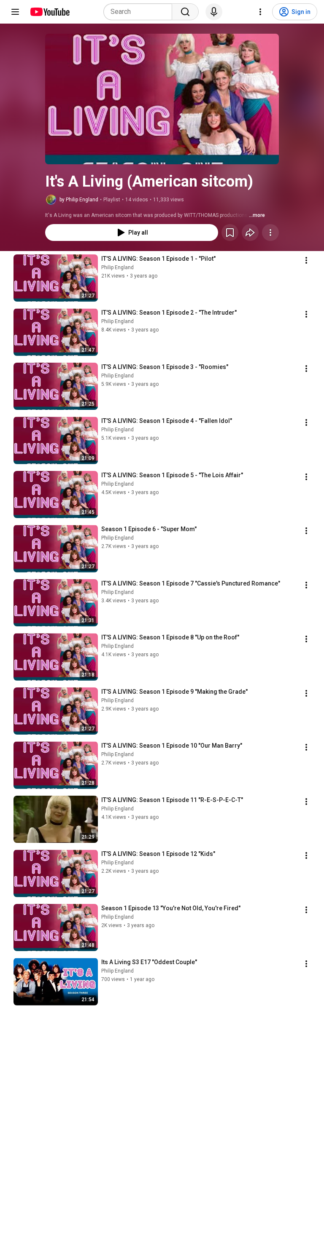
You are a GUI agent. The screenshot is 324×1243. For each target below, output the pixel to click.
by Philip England (78, 200)
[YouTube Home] (50, 12)
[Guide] (15, 12)
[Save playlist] (229, 232)
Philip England (117, 267)
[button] (162, 99)
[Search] (185, 11)
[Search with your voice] (213, 11)
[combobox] (140, 12)
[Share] (250, 232)
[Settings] (260, 12)
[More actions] (270, 232)
